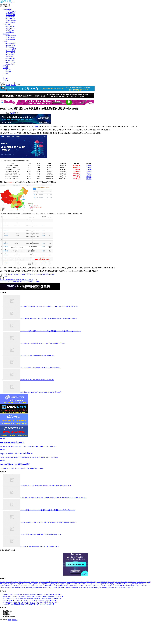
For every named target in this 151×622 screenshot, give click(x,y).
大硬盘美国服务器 (11, 20)
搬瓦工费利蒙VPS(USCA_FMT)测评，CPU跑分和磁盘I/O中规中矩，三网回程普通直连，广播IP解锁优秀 (32, 598)
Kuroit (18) (100, 584)
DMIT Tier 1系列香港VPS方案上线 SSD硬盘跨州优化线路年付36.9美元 (35, 274)
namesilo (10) (142, 585)
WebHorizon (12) (106, 585)
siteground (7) (76, 587)
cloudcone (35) (70, 582)
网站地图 (14, 620)
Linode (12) (113, 585)
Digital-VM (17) (116, 584)
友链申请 (5, 80)
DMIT (36, 126)
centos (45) (28, 582)
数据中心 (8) (47, 587)
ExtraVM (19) (72, 584)
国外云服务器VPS (11, 26)
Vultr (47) (22, 582)
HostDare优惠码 (10, 60)
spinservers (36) (63, 582)
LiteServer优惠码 (10, 62)
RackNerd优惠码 (10, 45)
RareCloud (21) (40, 584)
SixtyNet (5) (130, 587)
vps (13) (69, 585)
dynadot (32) (99, 582)
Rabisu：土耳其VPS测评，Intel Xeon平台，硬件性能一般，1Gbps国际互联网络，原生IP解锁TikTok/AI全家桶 (33, 596)
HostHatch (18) (80, 584)
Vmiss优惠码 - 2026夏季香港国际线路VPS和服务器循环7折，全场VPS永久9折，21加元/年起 (28, 604)
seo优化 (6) (112, 587)
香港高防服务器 (10, 39)
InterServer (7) (69, 587)
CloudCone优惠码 (11, 49)
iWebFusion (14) (54, 585)
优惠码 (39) (49, 582)
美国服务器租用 (7, 9)
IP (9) (34, 587)
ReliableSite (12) (91, 585)
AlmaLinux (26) (142, 582)
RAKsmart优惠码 (10, 43)
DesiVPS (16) (140, 584)
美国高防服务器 (10, 17)
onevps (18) (95, 584)
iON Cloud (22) (16, 584)
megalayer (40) (42, 582)
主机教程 (5, 68)
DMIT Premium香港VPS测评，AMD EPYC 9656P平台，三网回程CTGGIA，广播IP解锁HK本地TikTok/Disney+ (50, 331)
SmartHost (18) (88, 584)
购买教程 (8, 71)
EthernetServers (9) (14, 587)
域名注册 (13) (74, 585)
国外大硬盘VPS (10, 28)
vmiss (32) (85, 582)
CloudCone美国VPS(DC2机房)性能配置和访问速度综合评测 (16, 280)
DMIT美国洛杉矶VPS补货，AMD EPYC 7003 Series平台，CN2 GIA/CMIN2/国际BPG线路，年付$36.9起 (49, 306)
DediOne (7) (91, 587)
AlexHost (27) (125, 582)
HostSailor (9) (29, 587)
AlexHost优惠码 (10, 64)
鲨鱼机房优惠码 (10, 47)
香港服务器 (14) (62, 585)
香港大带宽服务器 (11, 35)
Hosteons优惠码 (10, 51)
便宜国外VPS (10, 30)
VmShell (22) (23, 584)
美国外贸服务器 (10, 18)
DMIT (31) (105, 582)
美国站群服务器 (10, 13)
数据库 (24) (3, 584)
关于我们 (5, 78)
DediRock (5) (123, 587)
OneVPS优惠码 (10, 58)
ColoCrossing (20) (48, 584)
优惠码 (5, 41)
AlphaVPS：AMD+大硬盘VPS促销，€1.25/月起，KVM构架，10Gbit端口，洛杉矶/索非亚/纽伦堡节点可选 (32, 594)
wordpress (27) (118, 582)
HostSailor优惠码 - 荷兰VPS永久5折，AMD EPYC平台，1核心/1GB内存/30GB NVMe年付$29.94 (29, 600)
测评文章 (5, 66)
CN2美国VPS (10, 32)
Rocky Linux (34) (78, 582)
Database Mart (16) (14, 585)
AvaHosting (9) (6, 587)
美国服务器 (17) (107, 584)
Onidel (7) (96, 587)
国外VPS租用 (7, 24)
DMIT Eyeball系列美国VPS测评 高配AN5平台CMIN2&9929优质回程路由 (40, 367)
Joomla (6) (117, 587)
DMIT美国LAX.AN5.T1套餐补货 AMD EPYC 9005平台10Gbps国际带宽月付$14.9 (42, 343)
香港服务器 (6, 34)
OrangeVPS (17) (133, 584)
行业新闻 (13, 85)
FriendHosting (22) (31, 584)
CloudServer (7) (84, 587)
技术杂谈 (5, 73)
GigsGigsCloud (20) (58, 584)
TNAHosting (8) (55, 587)
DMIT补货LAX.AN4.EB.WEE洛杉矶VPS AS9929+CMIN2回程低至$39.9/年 (40, 392)
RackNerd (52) (16, 582)
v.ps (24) (149, 582)
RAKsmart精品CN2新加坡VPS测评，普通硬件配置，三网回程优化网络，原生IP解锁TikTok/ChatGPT (30, 602)
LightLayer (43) (35, 582)
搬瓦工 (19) (66, 584)
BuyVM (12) (98, 585)
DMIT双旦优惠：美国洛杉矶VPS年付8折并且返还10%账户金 (37, 380)
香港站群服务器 (10, 37)
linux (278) (3, 582)
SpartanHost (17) (124, 584)
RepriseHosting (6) (104, 587)
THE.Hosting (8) (40, 587)
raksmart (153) (9, 582)
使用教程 (8, 70)
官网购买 (88, 165)
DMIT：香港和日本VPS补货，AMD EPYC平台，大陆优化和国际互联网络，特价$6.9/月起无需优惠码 (48, 318)
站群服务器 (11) (120, 585)
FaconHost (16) (30, 585)
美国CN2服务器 (10, 15)
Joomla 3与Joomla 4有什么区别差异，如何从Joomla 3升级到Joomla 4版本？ (20, 281)
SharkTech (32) (92, 582)
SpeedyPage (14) (38, 585)
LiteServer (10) (135, 585)
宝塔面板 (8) (62, 587)
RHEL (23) (9, 584)
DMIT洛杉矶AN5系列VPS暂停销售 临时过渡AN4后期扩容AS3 (37, 355)
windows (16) (22, 585)
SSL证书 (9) (22, 587)
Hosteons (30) (111, 582)
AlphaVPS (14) (46, 585)
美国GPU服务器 (10, 22)
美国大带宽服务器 (11, 11)
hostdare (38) (55, 582)
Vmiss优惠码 (9, 56)
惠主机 (13, 2)
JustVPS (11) (128, 585)
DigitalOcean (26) (133, 582)
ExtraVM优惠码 (10, 52)
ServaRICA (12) (82, 585)
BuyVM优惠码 (10, 54)
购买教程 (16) (5, 585)
